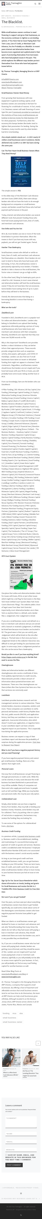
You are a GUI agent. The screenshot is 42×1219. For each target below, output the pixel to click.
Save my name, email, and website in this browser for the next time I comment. (20, 1157)
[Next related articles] (38, 1043)
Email (9, 1142)
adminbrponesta (8, 26)
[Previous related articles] (33, 1043)
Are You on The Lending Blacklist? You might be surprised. (30, 1073)
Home (3, 11)
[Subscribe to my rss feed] (21, 1215)
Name (9, 1134)
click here (10, 826)
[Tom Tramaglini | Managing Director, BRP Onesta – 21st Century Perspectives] (3, 3)
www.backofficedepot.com (12, 82)
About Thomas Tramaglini (11, 88)
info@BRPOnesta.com (10, 79)
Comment (11, 1118)
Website (10, 1150)
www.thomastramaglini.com (12, 85)
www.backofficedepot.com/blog (14, 974)
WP (14, 1209)
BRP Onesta (10, 11)
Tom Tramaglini (17, 1207)
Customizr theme (31, 1209)
